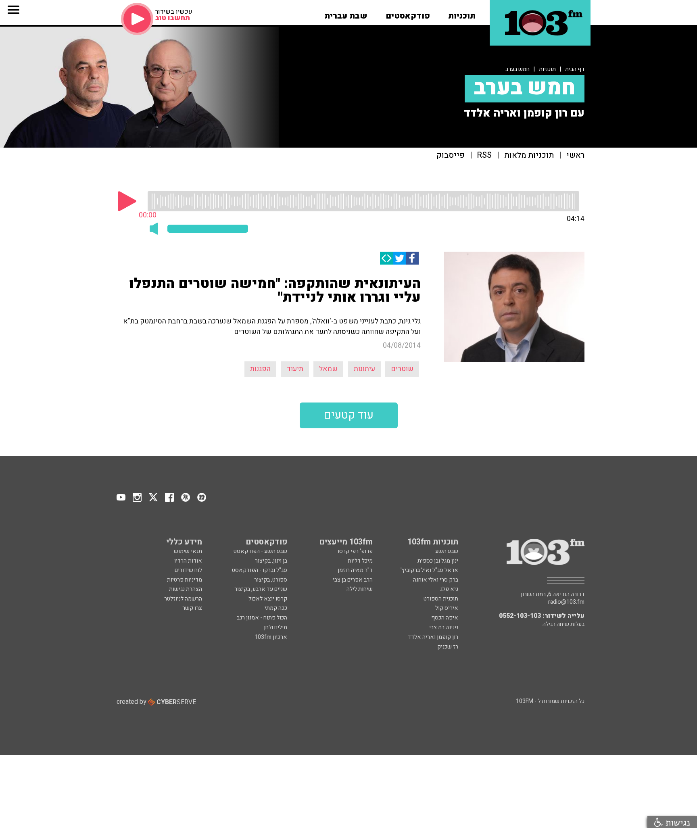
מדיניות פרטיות (184, 580)
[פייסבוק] (412, 258)
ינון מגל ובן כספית (437, 561)
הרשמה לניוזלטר (183, 599)
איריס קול (446, 608)
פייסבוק (450, 155)
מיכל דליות (360, 561)
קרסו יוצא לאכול (267, 599)
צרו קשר (192, 608)
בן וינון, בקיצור (271, 561)
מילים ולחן (275, 627)
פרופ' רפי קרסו (355, 551)
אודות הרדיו (188, 561)
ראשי (575, 155)
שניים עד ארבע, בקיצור (260, 589)
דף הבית (574, 69)
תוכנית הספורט (441, 599)
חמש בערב (517, 69)
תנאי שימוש (188, 551)
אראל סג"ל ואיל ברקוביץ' (429, 570)
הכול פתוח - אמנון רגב (262, 618)
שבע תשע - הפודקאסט (260, 551)
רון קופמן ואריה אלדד (433, 637)
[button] (462, 13)
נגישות (676, 822)
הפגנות (260, 369)
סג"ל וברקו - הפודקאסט (259, 570)
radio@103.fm (566, 602)
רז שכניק (447, 647)
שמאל (328, 369)
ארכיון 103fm (271, 637)
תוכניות (547, 69)
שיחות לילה (359, 589)
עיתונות (364, 369)
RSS (484, 155)
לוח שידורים (188, 570)
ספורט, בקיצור (270, 580)
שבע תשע (446, 551)
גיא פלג (449, 589)
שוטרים (402, 369)
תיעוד (295, 369)
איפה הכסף (444, 618)
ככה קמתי (276, 608)
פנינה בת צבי (443, 627)
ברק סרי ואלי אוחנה (435, 580)
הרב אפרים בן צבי (353, 580)
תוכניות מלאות (529, 155)
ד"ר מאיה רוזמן (355, 570)
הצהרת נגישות (185, 589)
